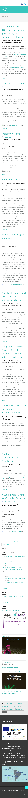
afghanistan (20, 709)
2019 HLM (5, 709)
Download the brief (15, 125)
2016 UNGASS (16, 706)
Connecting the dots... (7, 636)
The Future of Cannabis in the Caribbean (10, 457)
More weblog (5, 602)
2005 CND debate (6, 706)
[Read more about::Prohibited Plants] (7, 137)
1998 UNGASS (19, 703)
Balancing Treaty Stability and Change (10, 610)
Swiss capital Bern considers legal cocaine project (14, 578)
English (23, 1)
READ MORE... (5, 78)
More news (4, 588)
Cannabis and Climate (13, 83)
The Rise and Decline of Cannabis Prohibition (12, 672)
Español (18, 1)
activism (12, 709)
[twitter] (24, 4)
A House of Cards (11, 179)
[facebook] (21, 4)
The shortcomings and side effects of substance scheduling (14, 296)
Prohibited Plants (11, 133)
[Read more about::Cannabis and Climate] (8, 87)
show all (4, 712)
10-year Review (9, 703)
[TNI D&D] (5, 9)
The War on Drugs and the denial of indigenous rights (14, 409)
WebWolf (24, 794)
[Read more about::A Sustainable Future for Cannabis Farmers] (13, 501)
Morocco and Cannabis (7, 662)
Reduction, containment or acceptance (10, 667)
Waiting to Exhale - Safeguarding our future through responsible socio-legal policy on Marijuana (13, 476)
